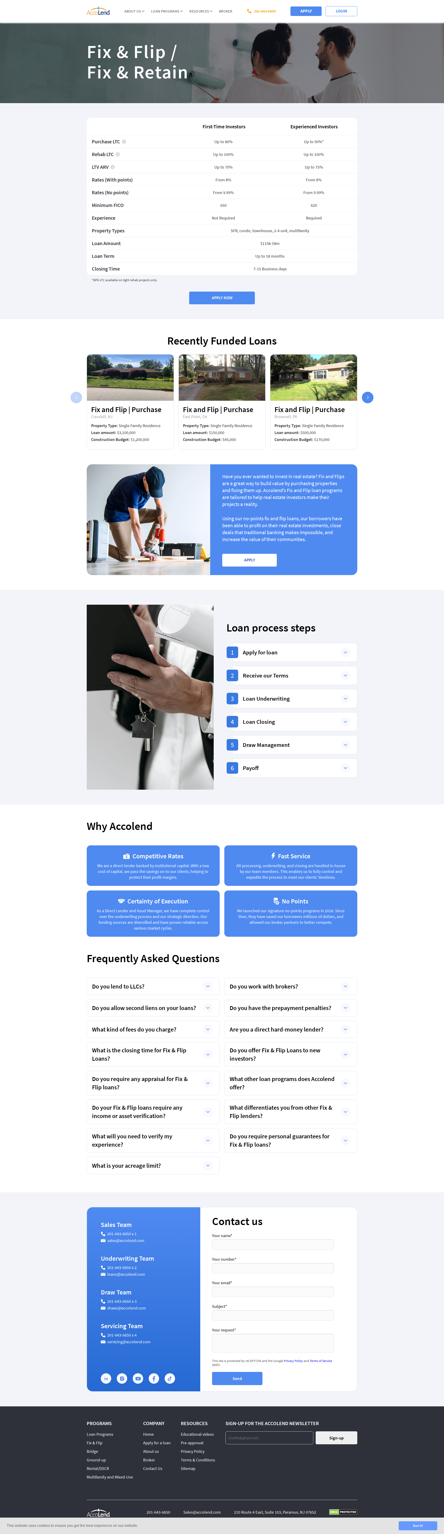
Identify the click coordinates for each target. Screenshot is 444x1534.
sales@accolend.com (125, 1240)
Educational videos (197, 1434)
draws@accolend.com (126, 1308)
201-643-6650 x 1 (122, 1233)
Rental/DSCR (98, 1468)
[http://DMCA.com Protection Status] (343, 1512)
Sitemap (188, 1468)
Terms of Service (321, 1361)
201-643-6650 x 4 (122, 1335)
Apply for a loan (157, 1442)
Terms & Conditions (198, 1460)
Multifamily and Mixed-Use (110, 1477)
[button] (367, 397)
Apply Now (222, 297)
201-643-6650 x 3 (122, 1301)
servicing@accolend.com (129, 1341)
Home (148, 1434)
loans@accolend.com (126, 1274)
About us (151, 1451)
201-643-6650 (265, 11)
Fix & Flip (94, 1442)
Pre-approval (192, 1442)
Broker (225, 11)
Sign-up (336, 1438)
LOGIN (341, 11)
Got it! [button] (418, 1526)
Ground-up (96, 1460)
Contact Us (152, 1468)
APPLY (306, 11)
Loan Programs (165, 11)
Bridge (92, 1451)
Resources (199, 11)
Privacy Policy (293, 1361)
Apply (249, 560)
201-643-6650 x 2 (122, 1267)
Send (237, 1378)
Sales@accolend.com (202, 1512)
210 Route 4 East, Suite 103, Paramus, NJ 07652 (275, 1512)
